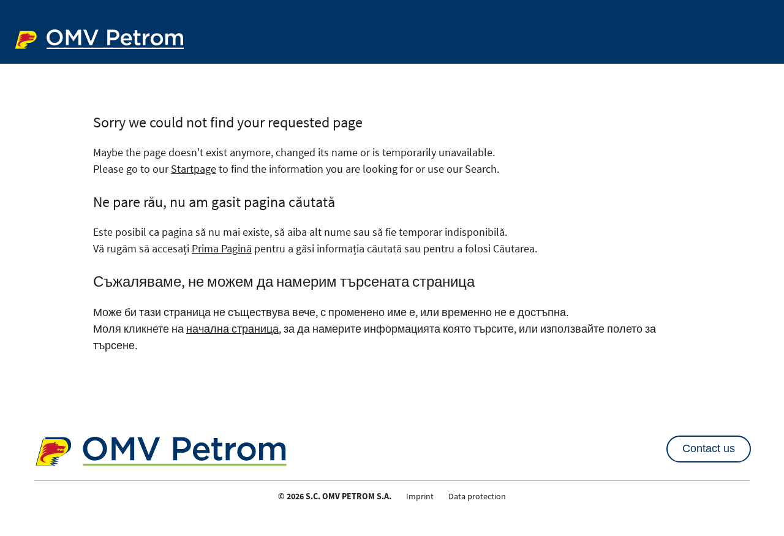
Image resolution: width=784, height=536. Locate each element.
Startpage (193, 169)
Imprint (420, 496)
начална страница (232, 329)
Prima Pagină (222, 248)
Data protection (477, 496)
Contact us (708, 448)
